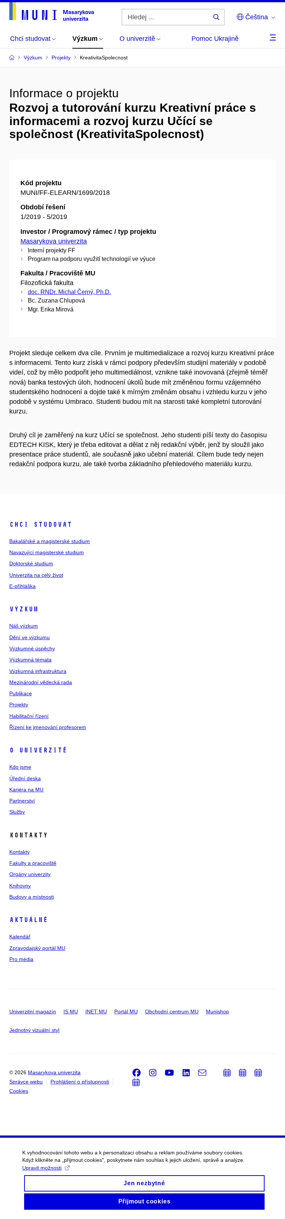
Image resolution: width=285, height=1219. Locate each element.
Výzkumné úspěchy (32, 648)
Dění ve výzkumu (29, 637)
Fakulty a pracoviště (32, 863)
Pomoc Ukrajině (215, 38)
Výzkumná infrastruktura (37, 671)
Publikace (20, 693)
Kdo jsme (20, 767)
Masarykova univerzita (53, 241)
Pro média (21, 959)
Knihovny (20, 886)
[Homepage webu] (51, 11)
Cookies (18, 1091)
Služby (17, 812)
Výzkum (23, 609)
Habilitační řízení (29, 716)
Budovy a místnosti (31, 897)
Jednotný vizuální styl (34, 1030)
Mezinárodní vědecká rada (40, 682)
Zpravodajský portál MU (37, 948)
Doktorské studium (31, 563)
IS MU (70, 1011)
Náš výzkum (23, 626)
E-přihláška (22, 586)
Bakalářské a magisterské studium (49, 541)
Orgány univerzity (29, 874)
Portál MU (126, 1011)
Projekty (18, 704)
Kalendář (19, 936)
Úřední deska (25, 778)
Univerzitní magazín (32, 1011)
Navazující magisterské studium (46, 552)
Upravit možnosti (42, 1168)
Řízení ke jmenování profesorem (47, 727)
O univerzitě (38, 750)
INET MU (96, 1011)
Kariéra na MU (26, 789)
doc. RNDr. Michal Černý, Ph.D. (69, 292)
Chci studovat (40, 524)
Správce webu (26, 1082)
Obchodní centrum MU (172, 1011)
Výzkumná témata (30, 660)
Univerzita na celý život (36, 575)
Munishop (217, 1011)
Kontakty (19, 852)
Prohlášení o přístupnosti (79, 1082)
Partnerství (22, 801)
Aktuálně (28, 920)
